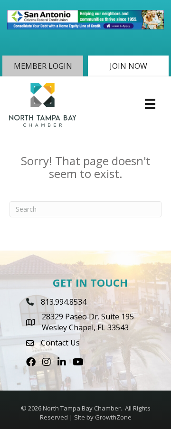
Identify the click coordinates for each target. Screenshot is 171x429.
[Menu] (150, 104)
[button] (42, 66)
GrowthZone (113, 417)
